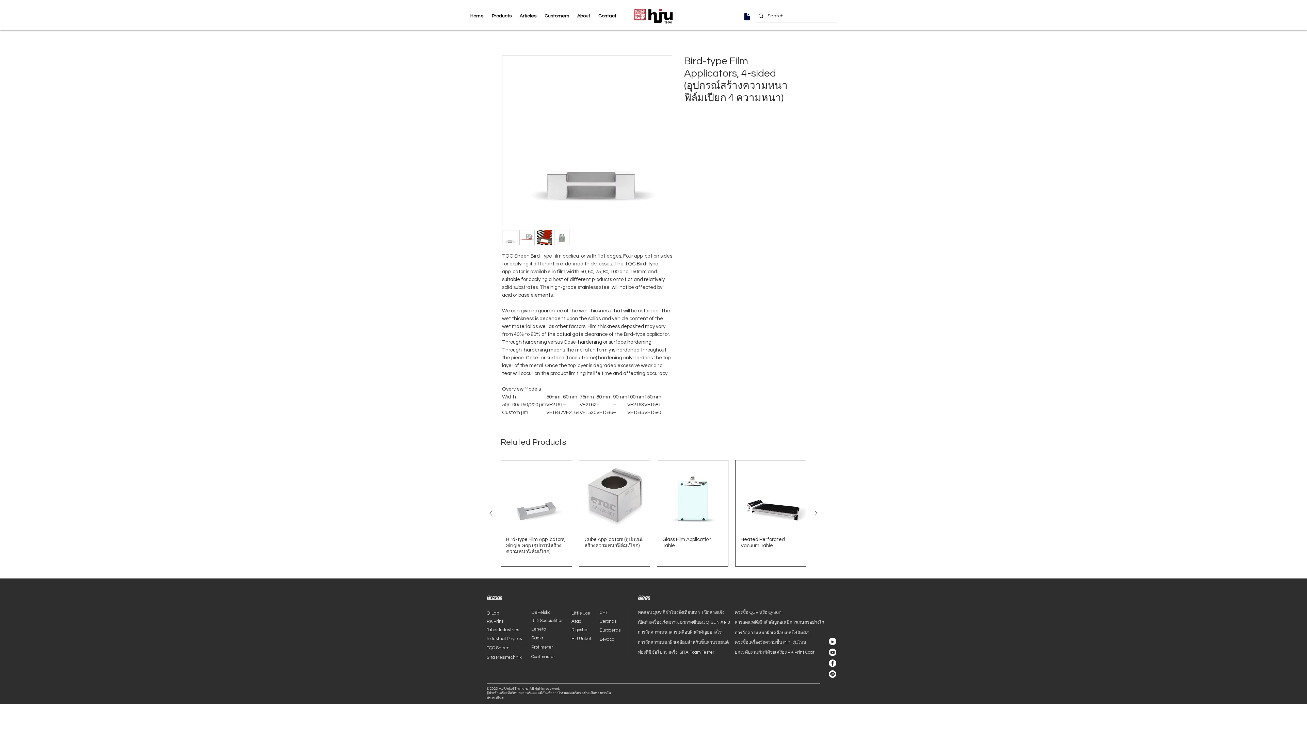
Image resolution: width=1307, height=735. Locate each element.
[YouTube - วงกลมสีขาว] (832, 652)
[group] (653, 513)
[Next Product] (816, 513)
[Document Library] (747, 16)
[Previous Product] (491, 513)
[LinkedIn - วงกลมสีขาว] (832, 641)
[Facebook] (832, 663)
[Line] (832, 674)
